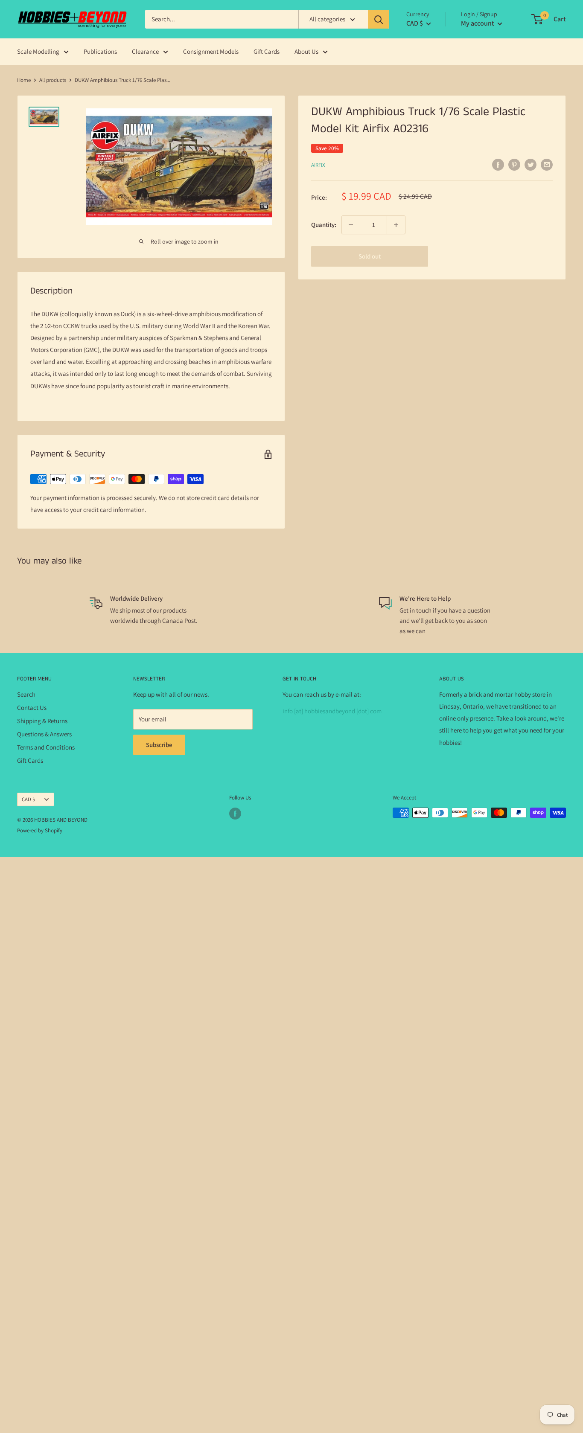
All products (52, 80)
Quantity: (323, 225)
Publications (100, 51)
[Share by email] (547, 164)
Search (26, 694)
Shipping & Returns (42, 721)
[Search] (378, 19)
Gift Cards (267, 51)
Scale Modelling (38, 51)
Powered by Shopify (39, 830)
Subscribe (159, 745)
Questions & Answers (44, 734)
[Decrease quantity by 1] (351, 225)
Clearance (145, 51)
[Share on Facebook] (498, 164)
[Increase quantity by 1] (396, 225)
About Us (306, 51)
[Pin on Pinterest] (514, 164)
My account (478, 23)
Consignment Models (211, 51)
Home (24, 80)
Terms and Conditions (46, 747)
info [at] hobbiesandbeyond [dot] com (332, 711)
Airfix (318, 165)
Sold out (370, 256)
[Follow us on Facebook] (235, 814)
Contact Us (32, 707)
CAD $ (28, 799)
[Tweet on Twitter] (530, 164)
